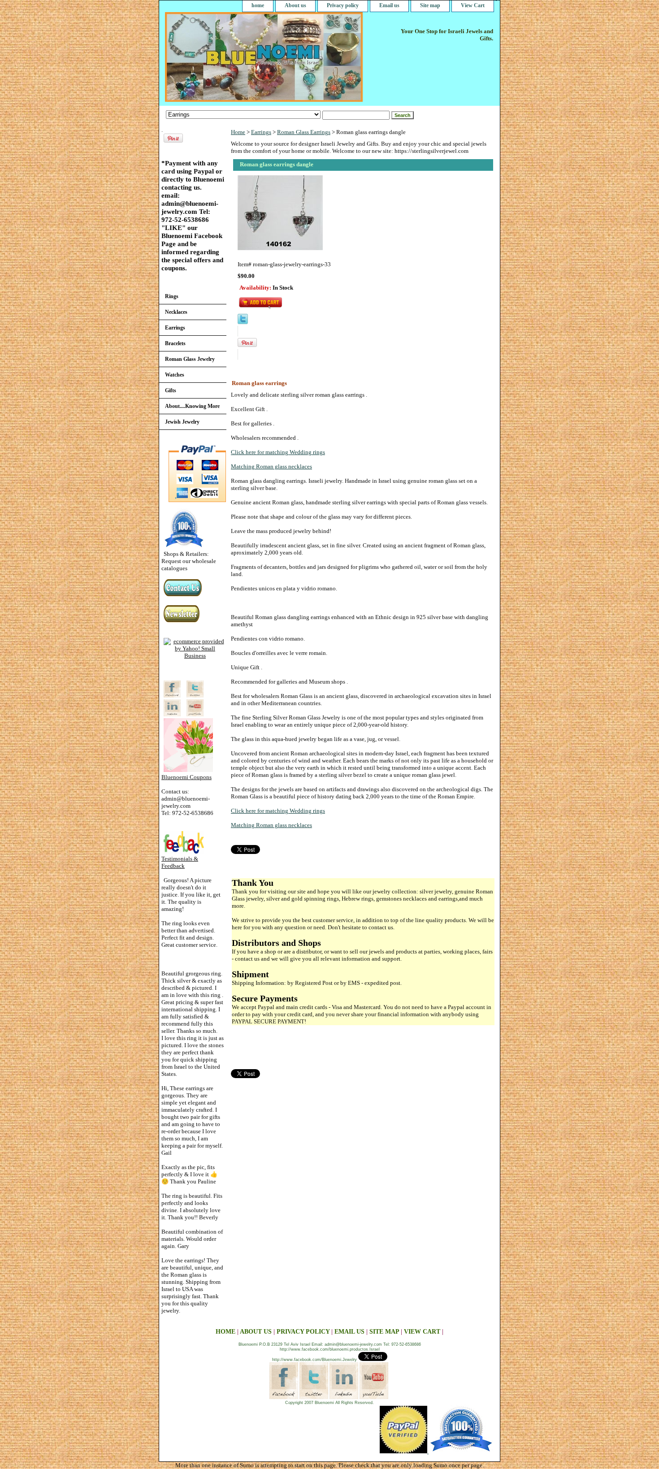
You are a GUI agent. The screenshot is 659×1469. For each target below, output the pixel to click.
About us (295, 5)
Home (238, 132)
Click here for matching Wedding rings (278, 452)
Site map (430, 5)
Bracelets (175, 343)
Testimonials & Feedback (179, 862)
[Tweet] (243, 322)
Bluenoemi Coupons (186, 777)
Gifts (170, 390)
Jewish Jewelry (182, 422)
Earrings (261, 132)
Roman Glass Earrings (303, 132)
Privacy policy (343, 5)
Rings (171, 296)
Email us (389, 5)
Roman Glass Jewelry (190, 359)
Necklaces (176, 312)
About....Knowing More (192, 406)
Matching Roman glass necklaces (271, 466)
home (257, 5)
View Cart (473, 5)
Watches (174, 375)
